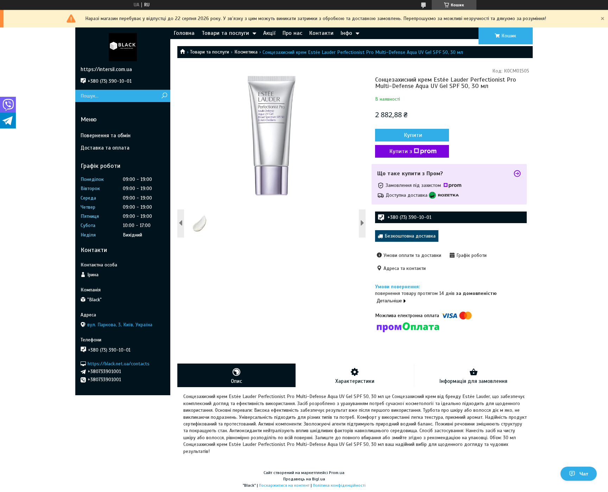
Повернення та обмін (106, 135)
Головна (184, 33)
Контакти (321, 33)
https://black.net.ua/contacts (119, 363)
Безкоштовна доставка (410, 236)
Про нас (292, 33)
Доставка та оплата (105, 148)
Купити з (401, 151)
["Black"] (123, 47)
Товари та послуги (225, 33)
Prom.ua (336, 472)
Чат (584, 474)
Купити (413, 135)
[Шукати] (164, 96)
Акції (269, 33)
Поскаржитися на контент (284, 485)
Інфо (346, 33)
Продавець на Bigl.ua (304, 479)
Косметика (246, 52)
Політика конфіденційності (339, 485)
